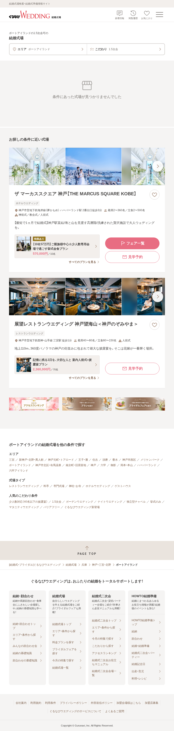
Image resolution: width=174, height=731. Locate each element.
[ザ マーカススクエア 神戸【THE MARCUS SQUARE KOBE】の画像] (87, 166)
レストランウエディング (24, 486)
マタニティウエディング (24, 507)
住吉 (95, 459)
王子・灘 (83, 459)
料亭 (46, 486)
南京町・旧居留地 (76, 465)
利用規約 (35, 702)
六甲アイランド (18, 470)
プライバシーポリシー (73, 702)
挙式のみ (155, 501)
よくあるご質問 (114, 711)
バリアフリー (52, 507)
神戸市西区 (129, 459)
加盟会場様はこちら (128, 702)
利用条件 (50, 702)
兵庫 (84, 564)
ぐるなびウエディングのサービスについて (75, 711)
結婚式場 (71, 564)
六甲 (103, 465)
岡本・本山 (127, 465)
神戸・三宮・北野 (101, 564)
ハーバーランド (146, 465)
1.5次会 (56, 501)
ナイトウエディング (110, 501)
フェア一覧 (135, 243)
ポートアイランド (20, 465)
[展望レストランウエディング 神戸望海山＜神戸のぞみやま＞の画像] (87, 296)
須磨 (105, 459)
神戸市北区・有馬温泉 (48, 465)
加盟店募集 (151, 702)
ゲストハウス (123, 486)
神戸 (93, 465)
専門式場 (58, 486)
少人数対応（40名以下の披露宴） (28, 501)
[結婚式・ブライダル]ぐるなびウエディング (35, 564)
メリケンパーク (150, 459)
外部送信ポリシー (102, 702)
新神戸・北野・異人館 (31, 459)
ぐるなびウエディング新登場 (82, 507)
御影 (113, 465)
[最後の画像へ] (157, 166)
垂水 (115, 459)
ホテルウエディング (98, 486)
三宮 (11, 459)
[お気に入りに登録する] (155, 195)
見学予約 (135, 257)
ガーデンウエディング (79, 501)
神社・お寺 (75, 486)
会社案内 (21, 702)
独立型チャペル (136, 501)
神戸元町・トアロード (61, 459)
